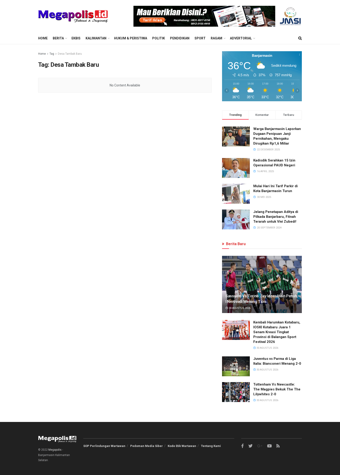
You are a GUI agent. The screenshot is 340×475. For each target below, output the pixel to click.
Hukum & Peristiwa (130, 38)
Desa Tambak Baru (70, 53)
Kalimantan (96, 38)
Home (43, 38)
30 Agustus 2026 (239, 308)
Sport (200, 38)
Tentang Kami (211, 446)
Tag (51, 53)
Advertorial (241, 38)
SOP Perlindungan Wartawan (104, 446)
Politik (158, 38)
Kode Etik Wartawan (182, 446)
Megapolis (55, 449)
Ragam (216, 38)
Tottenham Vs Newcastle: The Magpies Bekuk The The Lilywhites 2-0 (276, 389)
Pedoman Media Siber (146, 446)
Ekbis (75, 38)
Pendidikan (179, 38)
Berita (58, 38)
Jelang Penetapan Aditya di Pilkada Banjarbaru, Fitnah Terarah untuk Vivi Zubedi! (275, 217)
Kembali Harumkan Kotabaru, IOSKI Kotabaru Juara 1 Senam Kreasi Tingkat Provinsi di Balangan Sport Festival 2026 (276, 332)
